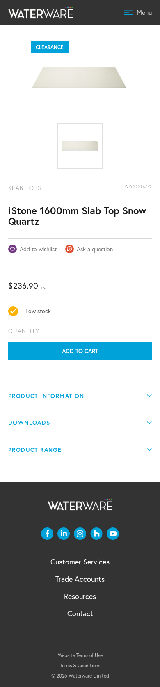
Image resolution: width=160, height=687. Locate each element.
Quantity (23, 331)
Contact (80, 613)
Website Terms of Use (80, 655)
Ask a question (95, 249)
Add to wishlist (38, 249)
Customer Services (80, 562)
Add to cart (80, 351)
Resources (80, 596)
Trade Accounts (80, 579)
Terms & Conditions (80, 665)
